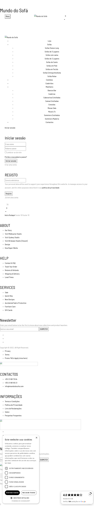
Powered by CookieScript (21, 501)
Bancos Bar (52, 90)
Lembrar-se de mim (14, 152)
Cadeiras (51, 94)
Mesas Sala (52, 108)
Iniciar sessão (10, 127)
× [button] (36, 438)
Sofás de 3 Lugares (52, 51)
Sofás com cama (52, 55)
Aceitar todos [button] (12, 493)
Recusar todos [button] (28, 493)
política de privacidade (50, 187)
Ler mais (8, 463)
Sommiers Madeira (52, 119)
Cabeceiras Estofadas (51, 97)
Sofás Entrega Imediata (52, 72)
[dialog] (20, 469)
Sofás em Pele (52, 65)
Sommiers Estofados (52, 115)
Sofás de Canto (52, 62)
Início (7, 215)
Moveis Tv (52, 111)
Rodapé (12, 215)
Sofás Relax (51, 76)
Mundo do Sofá (14, 10)
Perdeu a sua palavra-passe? (16, 157)
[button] (76, 17)
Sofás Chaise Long (52, 48)
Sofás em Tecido (52, 69)
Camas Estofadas (52, 101)
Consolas (51, 104)
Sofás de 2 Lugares (52, 58)
